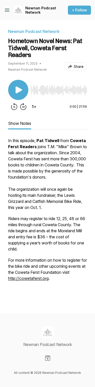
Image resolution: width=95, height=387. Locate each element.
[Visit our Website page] (47, 358)
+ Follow (79, 10)
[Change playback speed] (34, 106)
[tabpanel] (47, 218)
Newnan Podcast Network (40, 10)
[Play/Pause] (18, 90)
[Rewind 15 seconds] (14, 106)
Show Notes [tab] (19, 123)
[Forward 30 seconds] (23, 106)
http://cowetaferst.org (28, 278)
